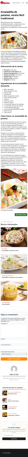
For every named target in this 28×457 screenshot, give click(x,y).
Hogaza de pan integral (13, 401)
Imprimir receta (22, 214)
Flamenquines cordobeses (13, 415)
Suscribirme (14, 438)
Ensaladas (4, 248)
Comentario (4, 323)
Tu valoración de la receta (8, 351)
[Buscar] (23, 2)
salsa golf (16, 107)
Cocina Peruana (6, 302)
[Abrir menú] (27, 3)
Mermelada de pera (12, 393)
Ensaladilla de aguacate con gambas (12, 277)
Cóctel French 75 (12, 408)
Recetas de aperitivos (7, 275)
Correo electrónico (6, 344)
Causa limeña (6, 304)
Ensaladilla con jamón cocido (10, 250)
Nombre (3, 339)
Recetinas (8, 452)
